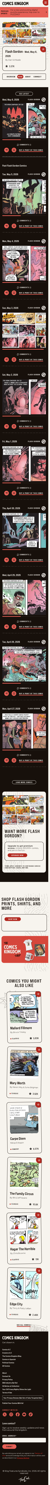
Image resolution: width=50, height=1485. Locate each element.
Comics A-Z (6, 1349)
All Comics (6, 1366)
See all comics (24, 1325)
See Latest (26, 93)
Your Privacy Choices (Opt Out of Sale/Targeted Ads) (22, 1398)
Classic (15, 1039)
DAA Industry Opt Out (10, 1383)
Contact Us (6, 1376)
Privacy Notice (23, 1458)
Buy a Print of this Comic (31, 150)
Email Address (9, 1436)
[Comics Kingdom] (15, 1338)
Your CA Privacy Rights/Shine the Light (16, 1389)
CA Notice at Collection (10, 1386)
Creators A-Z (7, 1353)
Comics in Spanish (9, 1359)
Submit (9, 1446)
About (4, 1373)
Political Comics (8, 1362)
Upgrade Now (17, 855)
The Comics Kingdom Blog (11, 1356)
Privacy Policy (7, 1379)
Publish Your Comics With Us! (12, 1403)
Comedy (15, 1149)
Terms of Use (7, 1392)
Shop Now (12, 919)
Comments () (25, 145)
